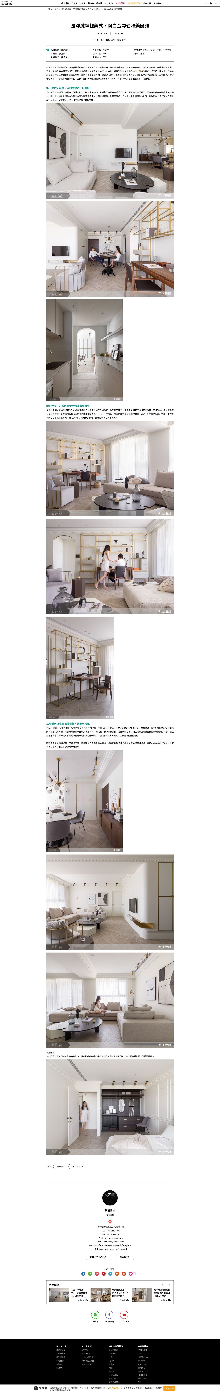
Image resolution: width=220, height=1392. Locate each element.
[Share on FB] (83, 1274)
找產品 (91, 3)
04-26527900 (114, 1230)
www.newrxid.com (114, 1237)
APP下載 (84, 1350)
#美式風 (59, 1166)
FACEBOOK (142, 1350)
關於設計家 (61, 1346)
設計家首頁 (113, 1350)
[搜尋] (216, 3)
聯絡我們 (60, 1360)
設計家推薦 (86, 1346)
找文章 (83, 3)
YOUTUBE (142, 1364)
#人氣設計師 (77, 1166)
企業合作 (60, 1364)
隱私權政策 (114, 1387)
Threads (141, 1360)
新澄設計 (65, 49)
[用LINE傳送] (90, 1274)
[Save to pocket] (97, 1274)
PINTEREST (143, 1375)
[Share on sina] (124, 1274)
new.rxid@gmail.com (114, 1241)
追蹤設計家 (143, 1346)
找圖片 (74, 3)
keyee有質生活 (87, 1357)
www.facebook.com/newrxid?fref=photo (113, 1245)
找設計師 (65, 3)
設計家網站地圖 (116, 1346)
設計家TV (109, 3)
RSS (139, 1382)
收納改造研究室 (87, 1360)
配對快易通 (85, 1353)
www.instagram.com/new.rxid (113, 1248)
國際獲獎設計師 (134, 3)
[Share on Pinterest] (104, 1274)
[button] (163, 1285)
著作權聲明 (60, 1353)
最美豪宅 (157, 3)
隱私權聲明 (60, 1357)
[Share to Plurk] (117, 1274)
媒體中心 (60, 1368)
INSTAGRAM (143, 1357)
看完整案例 (125, 1257)
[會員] (211, 3)
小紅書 (140, 1371)
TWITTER (142, 1378)
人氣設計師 (120, 3)
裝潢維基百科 (114, 1382)
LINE (140, 1353)
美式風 (138, 71)
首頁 (48, 9)
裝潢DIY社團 (86, 1364)
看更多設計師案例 (98, 1257)
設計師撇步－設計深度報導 (73, 9)
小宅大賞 (147, 3)
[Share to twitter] (110, 1274)
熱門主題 (112, 1378)
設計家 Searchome (7, 4)
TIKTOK (141, 1368)
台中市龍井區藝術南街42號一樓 (110, 1226)
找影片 (99, 3)
